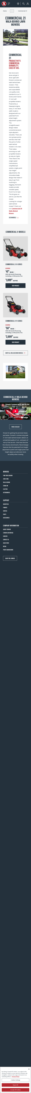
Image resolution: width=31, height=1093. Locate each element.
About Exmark (7, 529)
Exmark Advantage (8, 533)
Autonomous (6, 492)
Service (5, 511)
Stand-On (5, 486)
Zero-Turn (6, 479)
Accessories (6, 518)
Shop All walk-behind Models (14, 353)
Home (5, 11)
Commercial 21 (22, 11)
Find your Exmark (8, 475)
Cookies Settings (15, 1080)
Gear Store (6, 543)
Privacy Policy (15, 1076)
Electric (5, 489)
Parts (4, 514)
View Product (15, 285)
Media (4, 546)
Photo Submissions (8, 550)
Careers (5, 536)
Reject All (15, 1085)
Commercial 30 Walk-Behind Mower (15, 211)
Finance (5, 507)
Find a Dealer (15, 426)
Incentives (6, 504)
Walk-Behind (6, 482)
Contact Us (6, 539)
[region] (15, 1080)
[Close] (29, 1069)
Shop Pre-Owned (10, 558)
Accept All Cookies (15, 1090)
